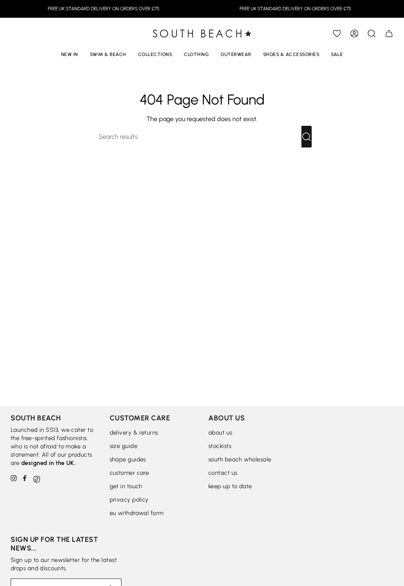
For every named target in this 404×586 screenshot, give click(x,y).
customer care (129, 472)
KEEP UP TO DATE (230, 486)
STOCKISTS (219, 446)
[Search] (306, 136)
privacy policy (129, 499)
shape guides (128, 459)
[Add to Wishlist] (337, 33)
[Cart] (389, 33)
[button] (371, 33)
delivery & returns (134, 432)
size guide (124, 446)
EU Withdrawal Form (137, 513)
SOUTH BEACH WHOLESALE (239, 459)
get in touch (126, 486)
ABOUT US (220, 432)
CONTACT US (223, 472)
